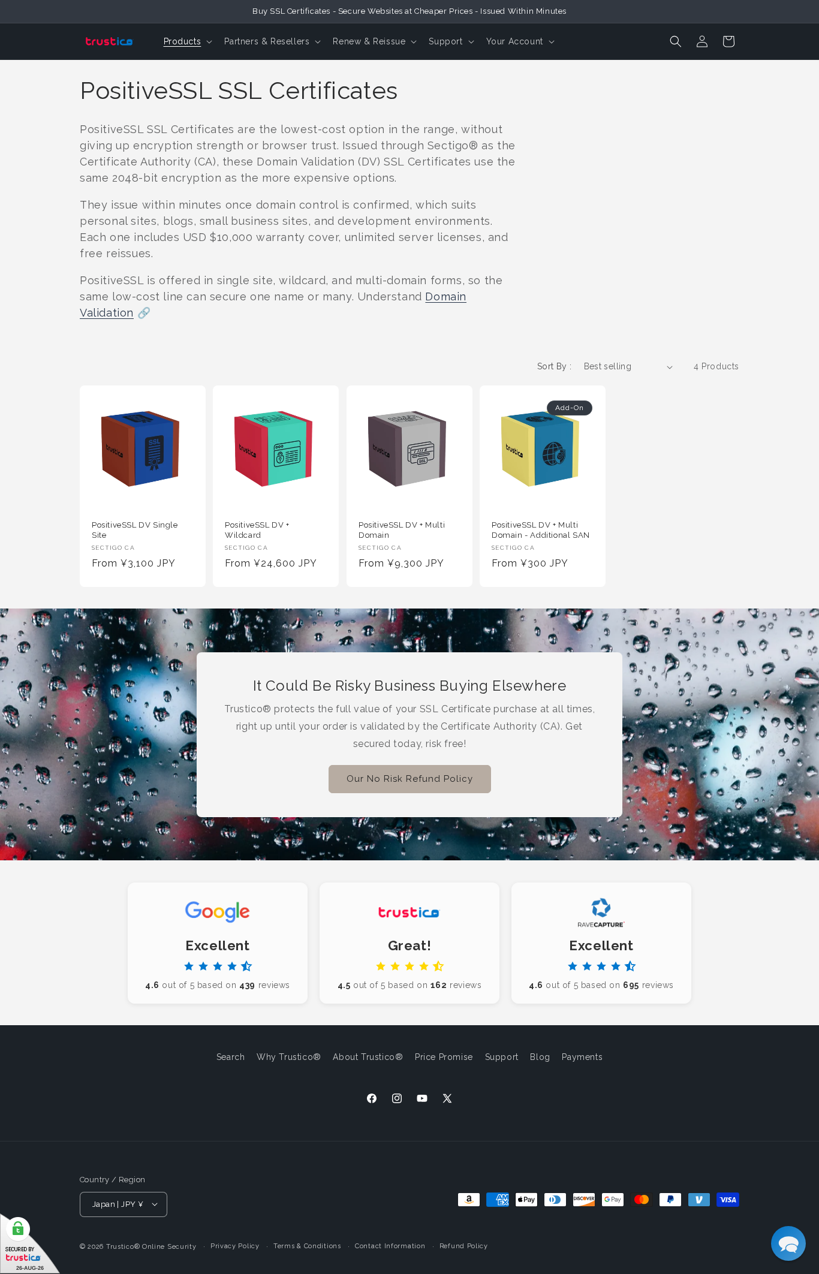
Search (230, 1057)
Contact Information (390, 1245)
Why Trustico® (289, 1057)
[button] (187, 41)
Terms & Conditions (307, 1245)
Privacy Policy (235, 1245)
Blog (540, 1057)
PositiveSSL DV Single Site (135, 530)
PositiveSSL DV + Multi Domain (402, 530)
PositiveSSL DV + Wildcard (257, 530)
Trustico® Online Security (151, 1246)
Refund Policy (463, 1245)
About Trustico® (368, 1057)
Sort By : (554, 366)
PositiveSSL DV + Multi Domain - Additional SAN (541, 530)
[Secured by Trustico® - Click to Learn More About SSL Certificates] (30, 1243)
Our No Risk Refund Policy (410, 778)
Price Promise (444, 1057)
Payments (582, 1057)
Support (502, 1057)
